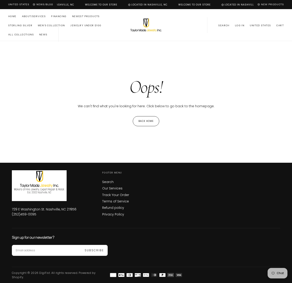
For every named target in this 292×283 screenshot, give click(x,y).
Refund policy (113, 207)
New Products (272, 4)
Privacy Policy (113, 214)
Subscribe (94, 250)
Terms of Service (115, 201)
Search (108, 182)
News (43, 34)
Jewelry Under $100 (85, 25)
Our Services (112, 188)
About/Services (34, 16)
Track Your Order (115, 195)
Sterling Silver (20, 25)
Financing (59, 16)
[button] (18, 4)
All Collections (21, 34)
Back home (146, 121)
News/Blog (44, 4)
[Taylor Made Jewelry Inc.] (44, 185)
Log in (239, 25)
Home (12, 16)
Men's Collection (51, 25)
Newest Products (86, 16)
